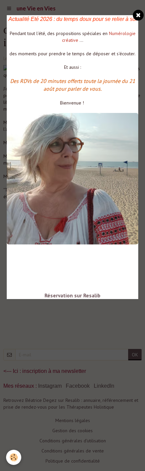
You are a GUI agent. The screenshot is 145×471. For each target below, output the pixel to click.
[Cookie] (13, 457)
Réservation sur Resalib (72, 295)
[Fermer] (138, 15)
